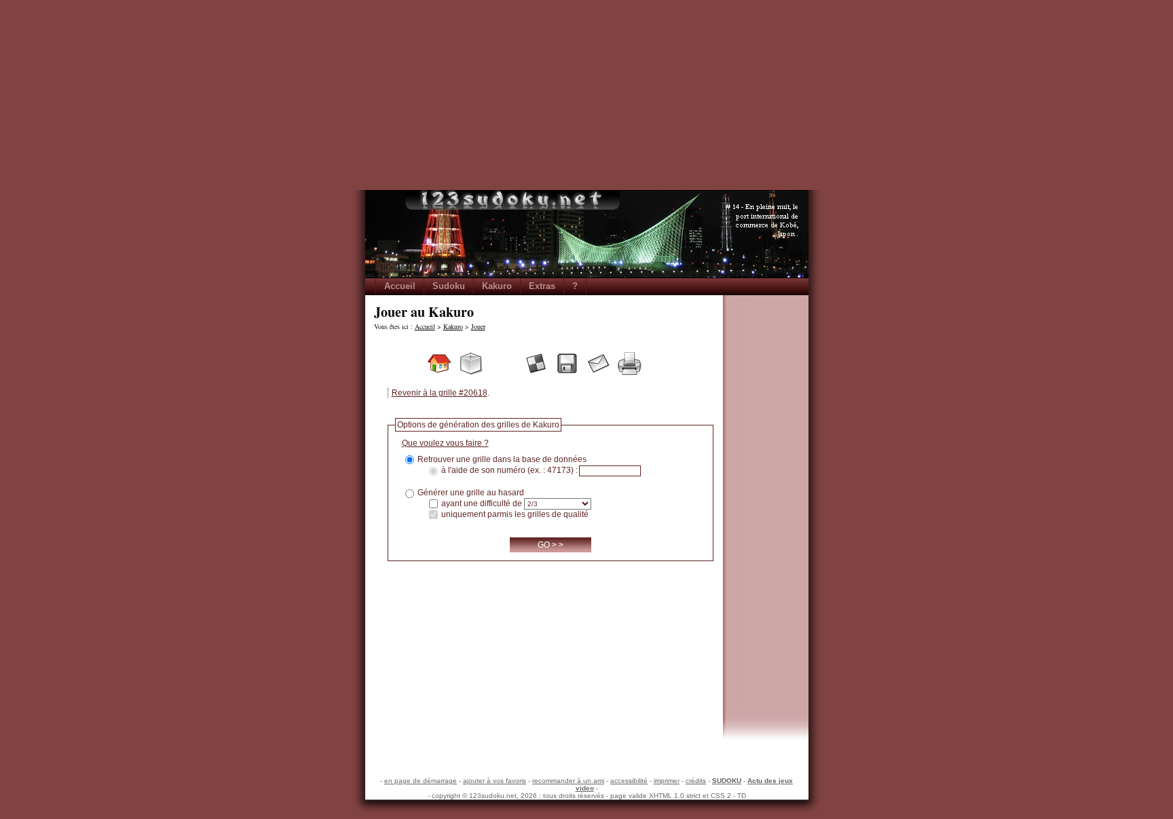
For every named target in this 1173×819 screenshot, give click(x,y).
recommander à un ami (568, 780)
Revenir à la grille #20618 (439, 393)
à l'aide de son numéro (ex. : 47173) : (509, 471)
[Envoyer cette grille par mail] (598, 363)
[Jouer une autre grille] (470, 363)
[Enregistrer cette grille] (567, 363)
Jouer (478, 326)
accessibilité (629, 780)
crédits (696, 780)
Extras (542, 286)
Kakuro (497, 286)
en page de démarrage (420, 780)
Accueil (399, 286)
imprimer (666, 780)
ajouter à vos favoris (494, 780)
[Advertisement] (586, 95)
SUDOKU (726, 780)
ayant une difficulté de (481, 503)
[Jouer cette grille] (536, 363)
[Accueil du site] (439, 363)
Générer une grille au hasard (470, 492)
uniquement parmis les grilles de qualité (515, 514)
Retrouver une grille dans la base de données (501, 459)
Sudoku (448, 286)
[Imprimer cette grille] (629, 363)
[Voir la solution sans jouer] (660, 363)
